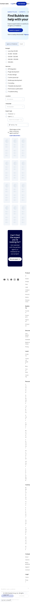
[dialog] (15, 594)
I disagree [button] (21, 596)
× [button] (28, 588)
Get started (21, 4)
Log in (12, 4)
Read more (24, 593)
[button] (15, 599)
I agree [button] (7, 596)
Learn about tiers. (15, 135)
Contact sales (4, 4)
